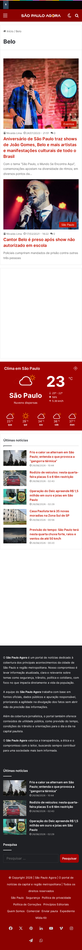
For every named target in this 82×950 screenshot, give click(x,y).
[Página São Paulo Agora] (51, 941)
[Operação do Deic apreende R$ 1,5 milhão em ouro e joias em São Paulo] (14, 497)
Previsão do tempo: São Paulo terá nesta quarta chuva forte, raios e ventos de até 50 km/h (54, 534)
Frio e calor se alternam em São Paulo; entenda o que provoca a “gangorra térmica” (52, 456)
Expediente (67, 911)
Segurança (33, 897)
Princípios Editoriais (56, 904)
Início (9, 31)
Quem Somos (16, 911)
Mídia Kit (41, 917)
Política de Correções (27, 904)
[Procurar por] (77, 17)
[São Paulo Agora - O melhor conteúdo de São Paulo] (41, 15)
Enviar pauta (50, 911)
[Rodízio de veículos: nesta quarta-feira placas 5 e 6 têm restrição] (14, 478)
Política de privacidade (56, 897)
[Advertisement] (41, 313)
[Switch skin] (69, 17)
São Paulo (17, 897)
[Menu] (5, 17)
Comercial (33, 911)
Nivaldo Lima (14, 133)
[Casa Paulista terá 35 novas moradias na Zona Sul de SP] (14, 517)
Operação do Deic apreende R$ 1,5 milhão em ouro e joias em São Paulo (54, 495)
